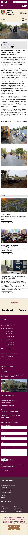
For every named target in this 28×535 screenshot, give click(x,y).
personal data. (10, 466)
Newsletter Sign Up (6, 47)
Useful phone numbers (6, 494)
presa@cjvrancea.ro (11, 359)
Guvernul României (18, 511)
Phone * (3, 436)
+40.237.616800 (10, 328)
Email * (2, 442)
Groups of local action (6, 492)
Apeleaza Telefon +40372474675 (5, 5)
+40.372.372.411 (10, 336)
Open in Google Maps (7, 395)
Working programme (6, 402)
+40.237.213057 (10, 331)
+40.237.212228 (10, 340)
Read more (6, 222)
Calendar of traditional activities (8, 485)
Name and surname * (6, 425)
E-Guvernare (3, 511)
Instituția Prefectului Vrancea (5, 508)
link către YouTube (22, 309)
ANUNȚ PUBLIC (5, 214)
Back (26, 19)
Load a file (3, 458)
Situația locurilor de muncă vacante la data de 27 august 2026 (13, 277)
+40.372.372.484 (10, 345)
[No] (26, 524)
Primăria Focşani (17, 509)
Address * (3, 431)
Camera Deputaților (18, 508)
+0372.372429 (9, 356)
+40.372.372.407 (10, 333)
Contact (2, 484)
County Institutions (5, 487)
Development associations (7, 490)
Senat (15, 506)
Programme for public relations (8, 400)
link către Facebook (7, 309)
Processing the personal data (10, 411)
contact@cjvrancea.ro (11, 348)
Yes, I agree (14, 526)
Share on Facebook (9, 44)
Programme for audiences (7, 405)
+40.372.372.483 (10, 342)
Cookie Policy (4, 495)
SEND (6, 471)
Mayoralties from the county (7, 489)
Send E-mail (2, 5)
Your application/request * (7, 448)
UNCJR (2, 506)
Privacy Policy (4, 497)
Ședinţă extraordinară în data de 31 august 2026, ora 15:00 (12, 246)
